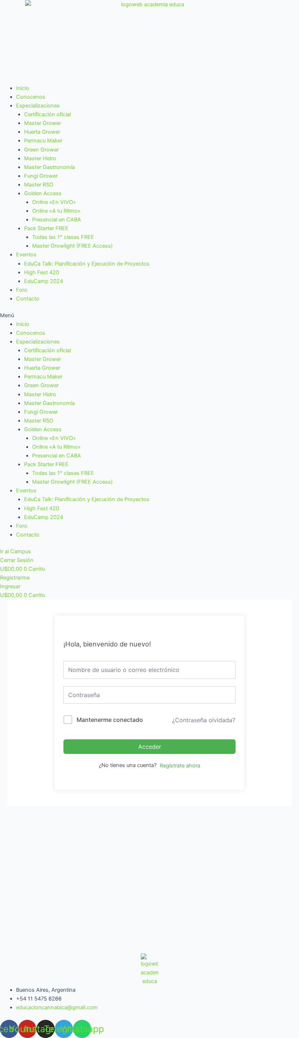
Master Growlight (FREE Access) (72, 246)
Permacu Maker (43, 140)
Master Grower (42, 123)
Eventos (26, 254)
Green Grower (41, 149)
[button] (149, 315)
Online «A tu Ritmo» (56, 211)
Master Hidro (40, 158)
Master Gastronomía (49, 167)
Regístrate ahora (180, 765)
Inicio (22, 88)
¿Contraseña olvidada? (203, 720)
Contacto (27, 298)
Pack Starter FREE (46, 228)
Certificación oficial (47, 114)
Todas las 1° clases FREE (63, 237)
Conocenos (30, 97)
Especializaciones (38, 105)
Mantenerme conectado (110, 719)
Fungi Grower (41, 176)
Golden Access (43, 193)
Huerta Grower (42, 132)
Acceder (149, 746)
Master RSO (38, 184)
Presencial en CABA (56, 219)
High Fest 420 (41, 272)
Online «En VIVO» (54, 202)
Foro (21, 290)
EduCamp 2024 (43, 281)
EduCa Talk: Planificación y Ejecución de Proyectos (87, 263)
